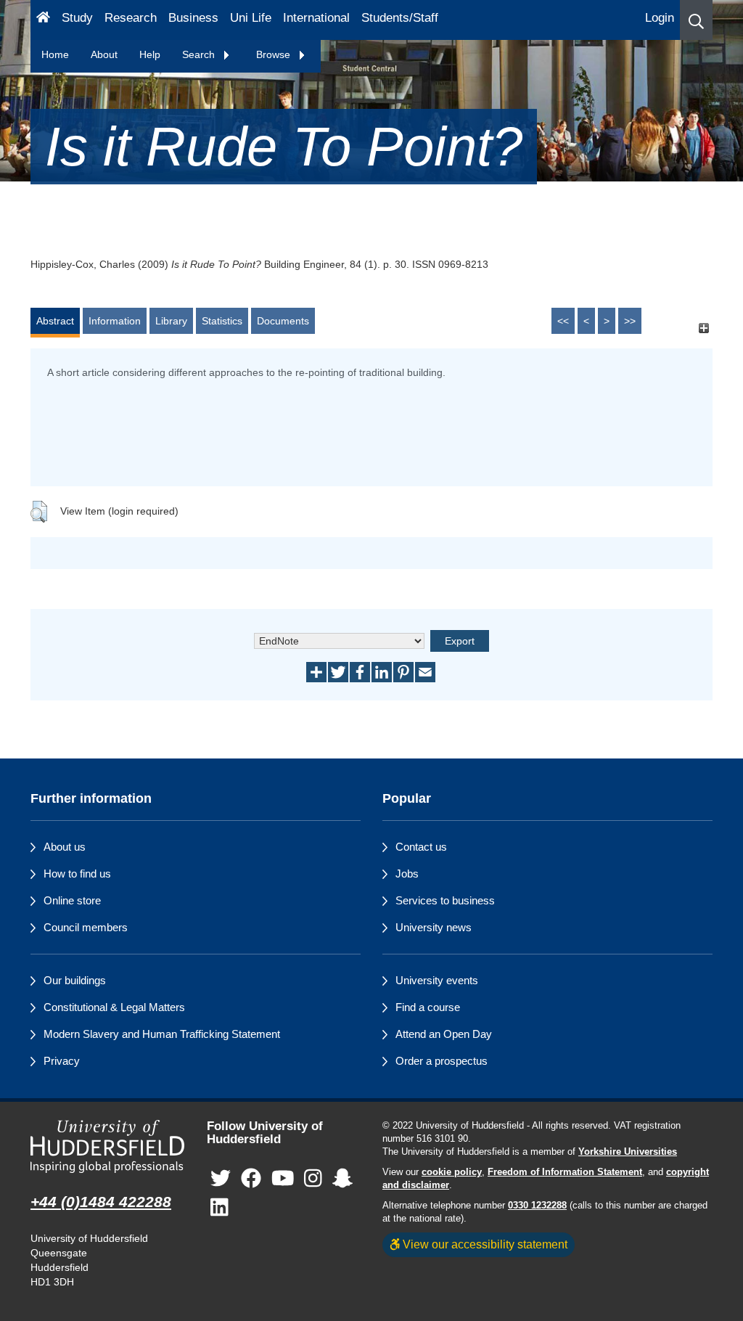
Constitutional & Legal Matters (114, 1007)
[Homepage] (43, 20)
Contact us (421, 847)
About (104, 54)
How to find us (77, 873)
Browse (274, 54)
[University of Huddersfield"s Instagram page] (313, 1179)
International (316, 18)
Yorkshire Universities (627, 1152)
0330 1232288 (537, 1206)
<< (563, 321)
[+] (703, 327)
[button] (696, 20)
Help (149, 54)
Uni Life (250, 18)
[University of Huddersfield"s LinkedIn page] (219, 1208)
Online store (72, 900)
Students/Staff (399, 18)
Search (200, 54)
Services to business (445, 900)
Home (55, 54)
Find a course (427, 1007)
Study (77, 18)
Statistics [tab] (222, 321)
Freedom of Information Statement (565, 1172)
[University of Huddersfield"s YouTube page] (283, 1179)
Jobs (407, 873)
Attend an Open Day (443, 1034)
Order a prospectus (441, 1061)
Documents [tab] (283, 321)
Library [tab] (171, 321)
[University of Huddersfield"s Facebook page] (251, 1179)
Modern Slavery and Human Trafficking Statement (162, 1034)
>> (630, 321)
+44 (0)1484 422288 (100, 1201)
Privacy (62, 1061)
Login (659, 18)
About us (65, 847)
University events (436, 980)
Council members (86, 927)
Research (130, 18)
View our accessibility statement (483, 1244)
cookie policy (452, 1172)
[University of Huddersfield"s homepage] (107, 1147)
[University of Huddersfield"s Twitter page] (220, 1179)
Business (193, 18)
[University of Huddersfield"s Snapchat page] (342, 1179)
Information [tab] (115, 321)
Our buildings (75, 980)
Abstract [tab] (55, 321)
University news (433, 927)
